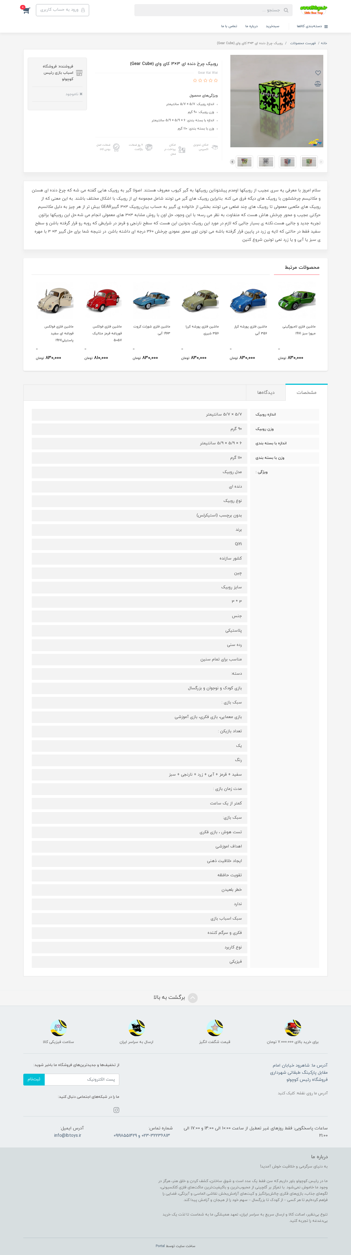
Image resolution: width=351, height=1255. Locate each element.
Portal (160, 1246)
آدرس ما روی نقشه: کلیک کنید (303, 1093)
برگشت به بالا (170, 997)
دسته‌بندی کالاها (310, 26)
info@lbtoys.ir (67, 1136)
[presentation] (321, 162)
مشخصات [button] (306, 392)
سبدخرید (272, 26)
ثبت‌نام (34, 1079)
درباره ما (251, 26)
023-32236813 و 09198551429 (142, 1136)
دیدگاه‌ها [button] (265, 392)
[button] (29, 10)
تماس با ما (229, 26)
